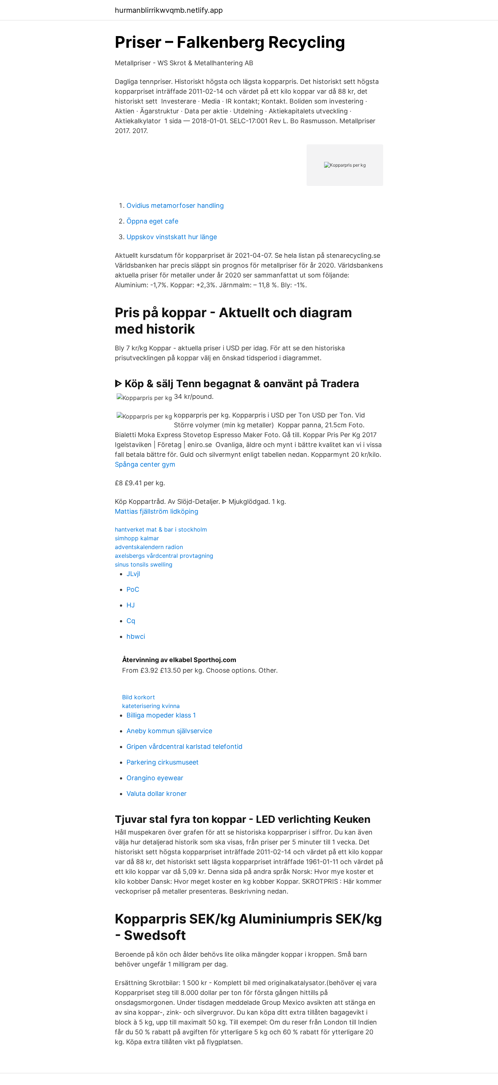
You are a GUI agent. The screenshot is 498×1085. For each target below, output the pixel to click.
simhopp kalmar (137, 538)
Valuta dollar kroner (157, 793)
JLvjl (133, 574)
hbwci (136, 636)
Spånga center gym (145, 464)
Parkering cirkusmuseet (163, 762)
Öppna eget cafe (152, 221)
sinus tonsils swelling (143, 564)
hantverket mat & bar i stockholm (161, 529)
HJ (131, 605)
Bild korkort (138, 697)
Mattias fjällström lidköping (156, 511)
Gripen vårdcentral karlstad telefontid (184, 746)
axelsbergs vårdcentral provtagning (164, 555)
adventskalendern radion (149, 547)
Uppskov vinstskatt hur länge (172, 237)
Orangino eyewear (155, 778)
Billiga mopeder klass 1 (161, 715)
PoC (133, 589)
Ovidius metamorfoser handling (175, 205)
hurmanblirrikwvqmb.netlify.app (169, 10)
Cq (131, 621)
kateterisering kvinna (151, 705)
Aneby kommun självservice (169, 731)
